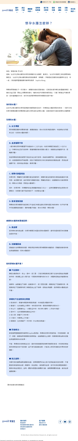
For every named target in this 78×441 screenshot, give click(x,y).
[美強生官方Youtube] (65, 421)
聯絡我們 (23, 423)
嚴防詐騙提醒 (43, 425)
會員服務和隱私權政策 (27, 425)
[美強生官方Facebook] (60, 421)
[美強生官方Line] (69, 421)
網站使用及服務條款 (26, 427)
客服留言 (23, 429)
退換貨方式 (42, 423)
